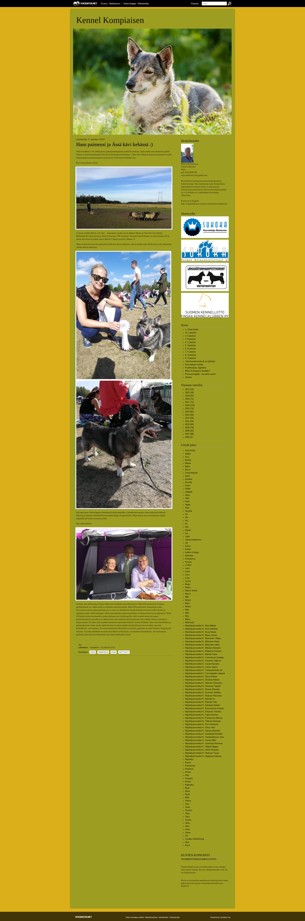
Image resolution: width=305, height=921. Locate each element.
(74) (189, 408)
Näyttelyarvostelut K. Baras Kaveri (201, 635)
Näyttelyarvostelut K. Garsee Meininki (202, 730)
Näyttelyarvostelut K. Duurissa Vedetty (203, 692)
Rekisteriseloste (151, 917)
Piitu (187, 775)
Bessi (187, 469)
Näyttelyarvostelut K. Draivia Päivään (202, 689)
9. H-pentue (190, 358)
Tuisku (188, 820)
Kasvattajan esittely (194, 364)
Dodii (187, 476)
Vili (186, 836)
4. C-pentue (190, 342)
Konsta (188, 562)
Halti (187, 498)
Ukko (187, 823)
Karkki (188, 549)
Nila (187, 616)
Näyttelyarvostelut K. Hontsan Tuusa (202, 753)
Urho (187, 826)
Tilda (187, 813)
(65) (189, 424)
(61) (189, 396)
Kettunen (189, 555)
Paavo (188, 762)
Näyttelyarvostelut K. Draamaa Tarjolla (202, 686)
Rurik (187, 794)
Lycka (188, 581)
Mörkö (188, 600)
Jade (187, 536)
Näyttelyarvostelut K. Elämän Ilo (200, 699)
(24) (189, 421)
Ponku (188, 781)
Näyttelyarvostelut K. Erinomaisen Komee (204, 708)
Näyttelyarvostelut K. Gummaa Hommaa (203, 743)
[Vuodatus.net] (83, 917)
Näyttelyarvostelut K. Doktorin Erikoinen (203, 683)
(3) (189, 437)
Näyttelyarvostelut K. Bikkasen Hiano (202, 641)
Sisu (187, 804)
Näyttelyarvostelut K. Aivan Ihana (200, 632)
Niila (187, 609)
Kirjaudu (195, 3)
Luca (187, 574)
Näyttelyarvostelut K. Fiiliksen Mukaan (203, 721)
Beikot (188, 463)
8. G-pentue (190, 355)
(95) (189, 431)
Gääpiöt (188, 492)
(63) (189, 415)
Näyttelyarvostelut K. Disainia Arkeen (202, 680)
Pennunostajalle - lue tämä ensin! (200, 374)
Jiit (186, 543)
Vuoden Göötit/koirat (194, 839)
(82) (189, 411)
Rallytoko (189, 785)
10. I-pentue (190, 332)
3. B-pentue (190, 339)
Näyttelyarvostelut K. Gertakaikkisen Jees (204, 737)
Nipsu (187, 619)
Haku (187, 495)
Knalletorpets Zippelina (195, 367)
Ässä (113, 652)
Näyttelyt (124, 652)
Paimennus (103, 652)
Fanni (187, 485)
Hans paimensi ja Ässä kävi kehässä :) (114, 144)
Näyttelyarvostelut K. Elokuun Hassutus (203, 695)
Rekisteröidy (143, 3)
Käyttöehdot (163, 917)
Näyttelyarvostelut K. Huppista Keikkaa (203, 756)
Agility (188, 453)
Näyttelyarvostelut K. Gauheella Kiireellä (203, 734)
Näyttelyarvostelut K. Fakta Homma (201, 715)
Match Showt (191, 590)
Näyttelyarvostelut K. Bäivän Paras (201, 654)
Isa (186, 533)
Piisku (188, 772)
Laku (187, 568)
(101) (190, 405)
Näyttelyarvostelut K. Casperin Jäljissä (203, 660)
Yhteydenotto (174, 917)
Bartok (188, 460)
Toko (187, 816)
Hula (187, 508)
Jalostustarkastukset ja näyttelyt (200, 361)
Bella (187, 466)
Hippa (187, 504)
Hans (92, 652)
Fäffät (187, 488)
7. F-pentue (190, 352)
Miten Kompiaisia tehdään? (197, 371)
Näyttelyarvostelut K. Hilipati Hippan (201, 746)
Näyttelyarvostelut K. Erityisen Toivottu (203, 711)
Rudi (187, 788)
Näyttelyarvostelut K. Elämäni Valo (201, 702)
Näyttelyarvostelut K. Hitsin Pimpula (201, 750)
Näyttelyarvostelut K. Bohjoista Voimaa (203, 651)
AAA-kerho (190, 450)
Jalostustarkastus (193, 539)
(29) (189, 392)
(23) (189, 389)
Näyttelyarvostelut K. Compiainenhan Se (203, 670)
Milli (187, 597)
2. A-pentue (190, 336)
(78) (189, 427)
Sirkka (188, 801)
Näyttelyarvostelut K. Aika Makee (200, 625)
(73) (189, 402)
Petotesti (189, 769)
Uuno (187, 829)
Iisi (186, 514)
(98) (189, 434)
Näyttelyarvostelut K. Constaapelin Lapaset (205, 673)
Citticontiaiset (191, 473)
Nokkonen (189, 622)
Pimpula (189, 778)
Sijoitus (188, 377)
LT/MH (188, 565)
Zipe (187, 842)
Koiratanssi (190, 559)
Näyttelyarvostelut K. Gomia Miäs (200, 740)
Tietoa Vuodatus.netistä (134, 917)
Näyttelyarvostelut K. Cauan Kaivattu (202, 664)
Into (187, 527)
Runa (187, 791)
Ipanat (188, 530)
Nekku (188, 606)
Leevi (187, 571)
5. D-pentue (190, 345)
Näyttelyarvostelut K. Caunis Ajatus (201, 667)
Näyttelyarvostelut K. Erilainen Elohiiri (202, 705)
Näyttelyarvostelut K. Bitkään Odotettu (203, 648)
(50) (189, 418)
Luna (187, 578)
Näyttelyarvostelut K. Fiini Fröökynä (201, 724)
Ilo (186, 524)
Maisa (188, 587)
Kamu (187, 546)
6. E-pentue (190, 348)
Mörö (187, 603)
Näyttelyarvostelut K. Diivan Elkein (201, 676)
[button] (121, 3)
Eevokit (188, 482)
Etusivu (104, 3)
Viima (187, 832)
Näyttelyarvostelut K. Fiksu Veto (200, 727)
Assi (187, 457)
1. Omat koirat (191, 329)
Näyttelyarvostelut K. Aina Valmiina (201, 629)
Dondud (188, 479)
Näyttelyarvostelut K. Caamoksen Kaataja (204, 657)
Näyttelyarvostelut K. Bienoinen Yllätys (203, 638)
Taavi (187, 807)
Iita (186, 517)
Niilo (187, 613)
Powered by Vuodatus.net (220, 917)
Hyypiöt (188, 511)
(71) (189, 399)
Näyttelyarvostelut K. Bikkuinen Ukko (202, 645)
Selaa (130, 3)
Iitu (186, 520)
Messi (188, 594)
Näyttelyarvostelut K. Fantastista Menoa (203, 718)
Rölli (187, 797)
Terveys (188, 810)
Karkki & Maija (192, 552)
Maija (187, 584)
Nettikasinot (114, 3)
